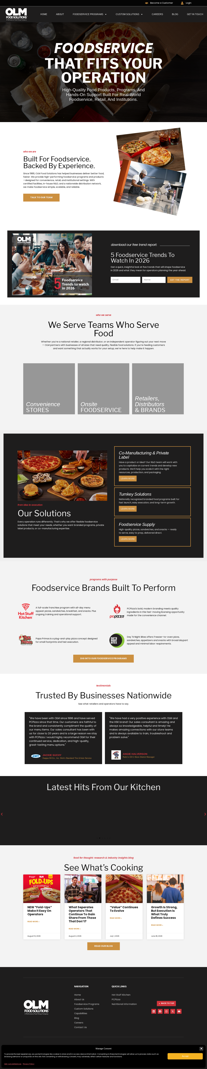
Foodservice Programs (88, 14)
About (60, 14)
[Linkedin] (153, 1011)
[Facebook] (160, 1011)
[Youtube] (179, 1011)
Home (43, 14)
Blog (175, 14)
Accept (185, 1056)
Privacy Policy (28, 1064)
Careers (157, 14)
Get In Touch (195, 14)
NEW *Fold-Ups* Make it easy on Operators (39, 911)
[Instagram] (166, 1011)
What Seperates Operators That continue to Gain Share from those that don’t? (82, 914)
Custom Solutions (127, 14)
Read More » (33, 921)
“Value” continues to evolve (124, 909)
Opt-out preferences (12, 1064)
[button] (201, 1048)
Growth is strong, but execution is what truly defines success (164, 913)
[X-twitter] (172, 1011)
